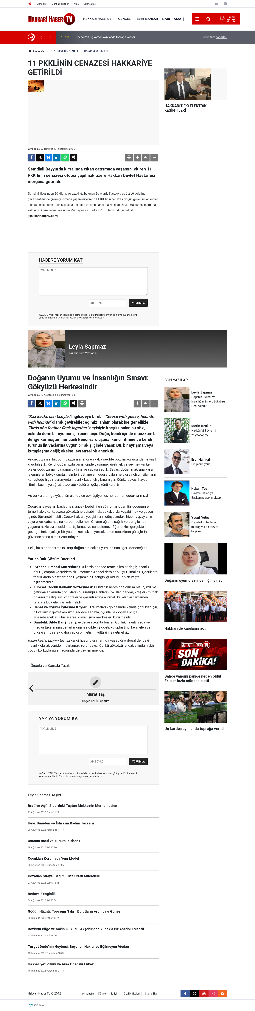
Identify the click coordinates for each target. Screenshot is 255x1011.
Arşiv (76, 3)
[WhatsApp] (65, 157)
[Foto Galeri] (225, 3)
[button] (137, 157)
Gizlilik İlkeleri (132, 993)
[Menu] (197, 19)
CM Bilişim (40, 1005)
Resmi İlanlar (146, 19)
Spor (166, 19)
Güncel (124, 19)
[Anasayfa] (30, 3)
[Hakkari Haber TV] (52, 18)
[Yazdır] (129, 157)
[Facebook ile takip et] (185, 993)
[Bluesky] (48, 157)
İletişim (115, 993)
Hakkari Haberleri (98, 19)
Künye (102, 993)
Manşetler (42, 3)
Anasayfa (38, 51)
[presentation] (41, 37)
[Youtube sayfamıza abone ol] (204, 993)
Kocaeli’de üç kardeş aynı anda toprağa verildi (105, 37)
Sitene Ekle (90, 3)
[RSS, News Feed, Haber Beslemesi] (222, 993)
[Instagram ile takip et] (213, 993)
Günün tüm (214, 37)
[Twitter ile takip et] (194, 993)
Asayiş (179, 19)
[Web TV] (216, 3)
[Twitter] (40, 157)
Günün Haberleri (60, 3)
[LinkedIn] (56, 157)
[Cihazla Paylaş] (73, 157)
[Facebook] (31, 157)
